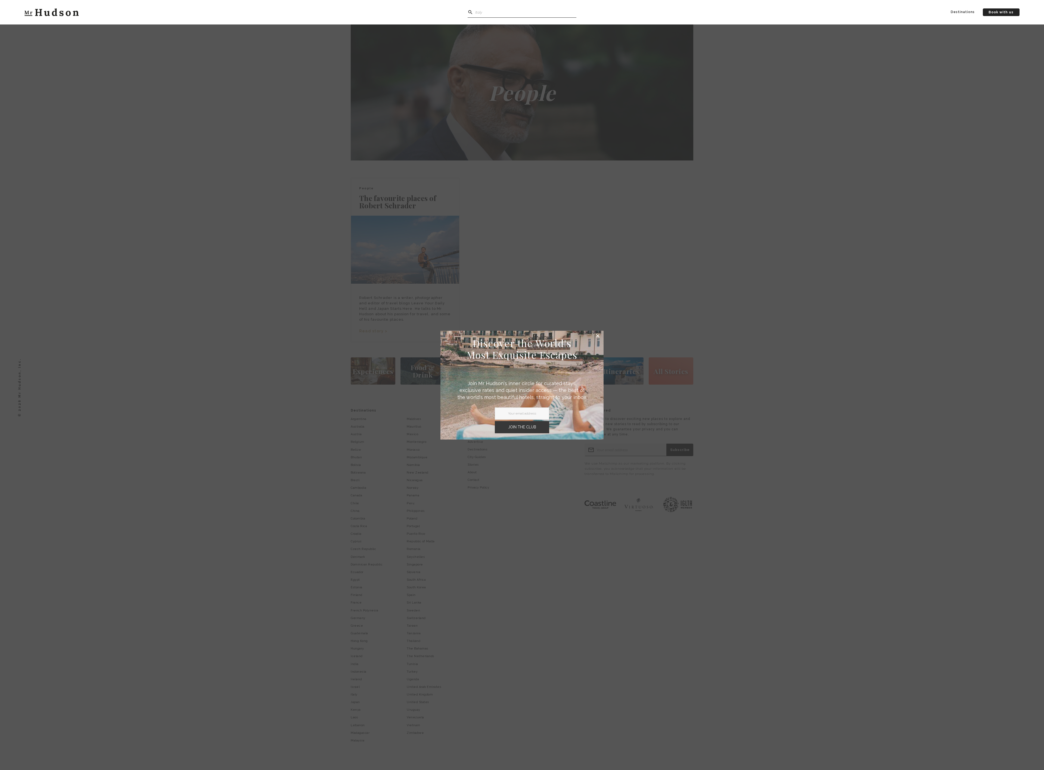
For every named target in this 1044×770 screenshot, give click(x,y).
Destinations (963, 12)
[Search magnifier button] (470, 12)
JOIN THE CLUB (522, 427)
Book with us (1001, 12)
